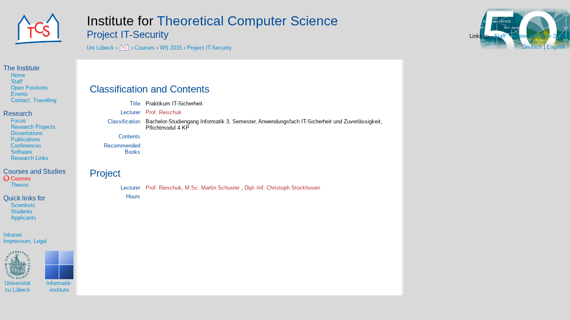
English (556, 47)
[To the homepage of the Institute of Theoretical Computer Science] (125, 47)
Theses (20, 185)
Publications (25, 139)
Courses (145, 47)
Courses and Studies (34, 171)
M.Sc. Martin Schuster (213, 188)
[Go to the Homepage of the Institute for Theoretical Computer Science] (38, 42)
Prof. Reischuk (164, 112)
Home (18, 75)
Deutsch (532, 47)
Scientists (23, 205)
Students (22, 211)
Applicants (23, 218)
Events (19, 94)
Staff (500, 36)
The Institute (21, 68)
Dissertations (27, 133)
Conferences (26, 145)
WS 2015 (171, 47)
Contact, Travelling (33, 100)
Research (17, 113)
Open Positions (29, 88)
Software (21, 152)
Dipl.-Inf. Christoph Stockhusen (282, 188)
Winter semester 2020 (538, 36)
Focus (18, 121)
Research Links (29, 158)
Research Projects (33, 127)
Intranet (12, 235)
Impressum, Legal (25, 241)
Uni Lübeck (101, 47)
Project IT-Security (209, 47)
